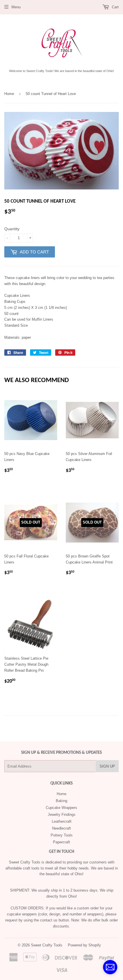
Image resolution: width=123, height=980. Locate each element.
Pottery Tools (62, 835)
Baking (61, 801)
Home (9, 94)
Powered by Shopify (84, 945)
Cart (115, 7)
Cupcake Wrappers (61, 807)
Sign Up (107, 766)
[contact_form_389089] (110, 967)
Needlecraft (61, 828)
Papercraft (61, 842)
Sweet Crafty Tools (46, 945)
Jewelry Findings (62, 814)
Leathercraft (62, 821)
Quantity (11, 228)
